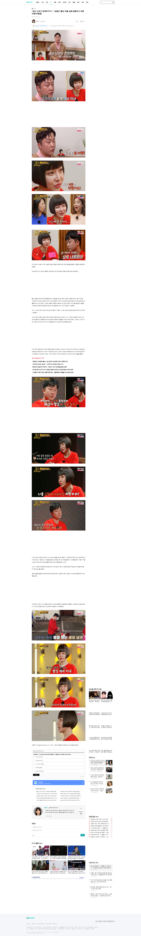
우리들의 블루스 (39, 767)
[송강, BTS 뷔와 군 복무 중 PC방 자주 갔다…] (101, 790)
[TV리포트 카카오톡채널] (112, 921)
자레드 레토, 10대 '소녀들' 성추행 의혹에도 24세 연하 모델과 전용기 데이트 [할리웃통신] (70, 794)
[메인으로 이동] (29, 2)
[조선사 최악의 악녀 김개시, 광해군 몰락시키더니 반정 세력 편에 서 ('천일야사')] (40, 867)
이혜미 (37, 21)
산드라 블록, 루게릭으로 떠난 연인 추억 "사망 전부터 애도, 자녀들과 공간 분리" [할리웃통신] (47, 800)
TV (51, 2)
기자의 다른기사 (48, 816)
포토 (87, 2)
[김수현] (58, 867)
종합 (74, 2)
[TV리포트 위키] (107, 921)
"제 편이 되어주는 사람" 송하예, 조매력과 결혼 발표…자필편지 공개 (69, 796)
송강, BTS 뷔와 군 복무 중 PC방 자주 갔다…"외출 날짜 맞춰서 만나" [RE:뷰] (69, 800)
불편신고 (55, 923)
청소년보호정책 (48, 923)
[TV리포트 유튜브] (96, 921)
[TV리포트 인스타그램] (98, 921)
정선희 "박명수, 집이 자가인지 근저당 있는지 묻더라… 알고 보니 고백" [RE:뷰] (47, 796)
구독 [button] (44, 21)
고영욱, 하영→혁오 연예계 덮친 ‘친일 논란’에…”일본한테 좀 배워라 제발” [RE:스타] (100, 823)
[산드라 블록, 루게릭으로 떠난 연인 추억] (101, 783)
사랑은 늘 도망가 (39, 760)
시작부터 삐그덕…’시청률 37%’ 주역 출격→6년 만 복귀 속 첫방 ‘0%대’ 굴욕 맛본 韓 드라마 (100, 834)
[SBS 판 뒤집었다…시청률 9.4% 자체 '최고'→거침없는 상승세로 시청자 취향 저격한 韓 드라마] (101, 867)
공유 (83, 21)
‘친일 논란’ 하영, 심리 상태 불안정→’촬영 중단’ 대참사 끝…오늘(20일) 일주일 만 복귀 (100, 821)
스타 (42, 2)
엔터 (78, 2)
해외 (59, 2)
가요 (47, 2)
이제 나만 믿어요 (39, 756)
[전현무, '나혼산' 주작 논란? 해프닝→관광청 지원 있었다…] (101, 895)
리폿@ (37, 2)
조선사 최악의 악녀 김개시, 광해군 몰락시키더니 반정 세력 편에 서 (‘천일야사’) (60, 812)
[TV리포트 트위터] (101, 921)
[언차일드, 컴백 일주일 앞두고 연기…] (101, 888)
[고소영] (101, 776)
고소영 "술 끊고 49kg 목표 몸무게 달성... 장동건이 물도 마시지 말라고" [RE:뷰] (70, 798)
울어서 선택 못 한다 (40, 771)
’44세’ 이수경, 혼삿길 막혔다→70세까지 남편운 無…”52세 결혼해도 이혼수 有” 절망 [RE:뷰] (100, 832)
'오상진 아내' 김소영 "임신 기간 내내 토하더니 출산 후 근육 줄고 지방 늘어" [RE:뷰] (47, 794)
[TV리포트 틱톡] (99, 921)
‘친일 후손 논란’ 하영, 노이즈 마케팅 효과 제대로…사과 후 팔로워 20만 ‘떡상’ (100, 819)
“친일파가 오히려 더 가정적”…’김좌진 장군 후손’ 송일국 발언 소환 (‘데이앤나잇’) (100, 836)
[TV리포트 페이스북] (103, 921)
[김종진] (101, 874)
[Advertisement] (22, 29)
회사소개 (28, 923)
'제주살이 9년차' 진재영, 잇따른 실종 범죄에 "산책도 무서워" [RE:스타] (70, 792)
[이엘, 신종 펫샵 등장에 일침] (101, 769)
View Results (82, 776)
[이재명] (76, 853)
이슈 (69, 2)
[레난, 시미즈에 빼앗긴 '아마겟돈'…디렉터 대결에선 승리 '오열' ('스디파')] (76, 867)
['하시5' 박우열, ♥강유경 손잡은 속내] (101, 881)
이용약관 (33, 923)
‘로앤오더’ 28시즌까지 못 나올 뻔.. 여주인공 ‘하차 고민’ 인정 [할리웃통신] (60, 810)
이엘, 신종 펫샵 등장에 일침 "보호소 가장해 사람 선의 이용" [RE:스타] (47, 798)
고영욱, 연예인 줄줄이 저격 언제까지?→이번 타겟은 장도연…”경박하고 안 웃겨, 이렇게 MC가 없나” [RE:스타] (100, 825)
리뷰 (83, 2)
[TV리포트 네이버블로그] (114, 921)
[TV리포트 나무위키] (108, 921)
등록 (83, 835)
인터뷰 (64, 2)
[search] (113, 2)
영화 (55, 2)
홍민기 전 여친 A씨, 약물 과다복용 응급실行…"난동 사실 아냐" (46, 792)
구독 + (81, 808)
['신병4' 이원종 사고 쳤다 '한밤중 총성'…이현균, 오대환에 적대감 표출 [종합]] (58, 853)
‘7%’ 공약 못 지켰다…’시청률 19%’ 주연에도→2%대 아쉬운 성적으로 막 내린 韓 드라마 (100, 828)
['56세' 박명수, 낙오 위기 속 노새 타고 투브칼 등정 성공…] (40, 853)
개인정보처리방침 (40, 923)
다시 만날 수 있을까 (40, 764)
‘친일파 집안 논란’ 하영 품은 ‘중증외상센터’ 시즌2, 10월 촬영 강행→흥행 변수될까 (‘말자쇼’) (100, 830)
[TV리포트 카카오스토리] (110, 921)
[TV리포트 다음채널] (105, 921)
